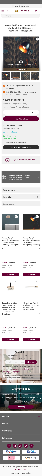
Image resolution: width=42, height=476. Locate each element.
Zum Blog (21, 407)
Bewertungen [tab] (8, 204)
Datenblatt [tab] (7, 197)
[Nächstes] (37, 54)
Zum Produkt (10, 274)
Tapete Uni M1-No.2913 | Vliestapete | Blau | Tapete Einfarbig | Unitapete (10, 241)
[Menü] (2, 11)
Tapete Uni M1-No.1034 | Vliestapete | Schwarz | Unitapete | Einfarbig (31, 241)
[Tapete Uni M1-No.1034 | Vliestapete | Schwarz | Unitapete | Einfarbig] (31, 222)
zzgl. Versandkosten (20, 107)
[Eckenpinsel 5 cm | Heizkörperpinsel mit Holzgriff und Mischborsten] (31, 287)
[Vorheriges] (3, 54)
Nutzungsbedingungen (11, 371)
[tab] (21, 190)
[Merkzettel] (36, 11)
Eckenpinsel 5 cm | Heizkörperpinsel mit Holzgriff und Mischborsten (31, 306)
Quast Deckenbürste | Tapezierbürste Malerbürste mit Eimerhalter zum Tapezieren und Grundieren (10, 308)
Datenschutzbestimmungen (20, 375)
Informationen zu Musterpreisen (14, 142)
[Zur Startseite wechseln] (22, 11)
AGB (17, 377)
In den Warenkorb (21, 119)
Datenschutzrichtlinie (21, 369)
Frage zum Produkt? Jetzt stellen (24, 160)
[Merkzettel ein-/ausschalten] (37, 39)
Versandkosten (21, 469)
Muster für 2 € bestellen (21, 147)
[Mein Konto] (8, 11)
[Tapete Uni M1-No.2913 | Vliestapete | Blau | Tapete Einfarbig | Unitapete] (10, 222)
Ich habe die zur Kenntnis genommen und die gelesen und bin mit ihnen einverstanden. (20, 377)
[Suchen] (37, 16)
